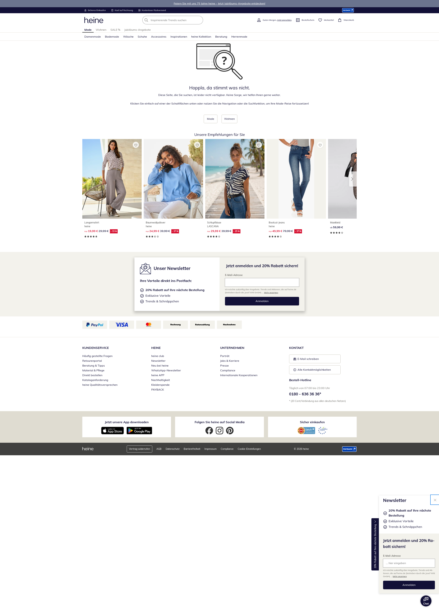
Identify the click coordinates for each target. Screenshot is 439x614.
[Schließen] (435, 499)
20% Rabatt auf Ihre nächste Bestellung (375, 546)
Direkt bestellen (92, 375)
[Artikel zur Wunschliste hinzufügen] (136, 145)
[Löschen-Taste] (199, 20)
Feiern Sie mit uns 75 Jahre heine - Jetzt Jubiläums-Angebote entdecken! (219, 3)
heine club (157, 356)
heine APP (157, 375)
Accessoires (158, 36)
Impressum (210, 448)
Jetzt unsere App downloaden (127, 422)
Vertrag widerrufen (139, 448)
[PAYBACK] (348, 10)
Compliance (227, 370)
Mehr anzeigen (400, 576)
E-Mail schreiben (306, 360)
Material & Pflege (93, 370)
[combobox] (180, 20)
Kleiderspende (160, 384)
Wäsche (128, 36)
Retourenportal (92, 360)
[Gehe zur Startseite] (93, 20)
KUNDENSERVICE (95, 348)
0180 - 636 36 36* (305, 394)
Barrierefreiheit (192, 448)
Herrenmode (239, 36)
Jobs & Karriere (229, 360)
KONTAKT (296, 348)
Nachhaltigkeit (160, 380)
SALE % (115, 29)
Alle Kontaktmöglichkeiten (314, 369)
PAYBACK (157, 389)
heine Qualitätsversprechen (99, 384)
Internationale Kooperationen (238, 375)
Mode (88, 29)
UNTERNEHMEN (232, 348)
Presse (224, 365)
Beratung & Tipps (93, 365)
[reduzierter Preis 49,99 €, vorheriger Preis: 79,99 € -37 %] (296, 178)
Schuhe (142, 36)
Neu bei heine (160, 365)
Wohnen (101, 29)
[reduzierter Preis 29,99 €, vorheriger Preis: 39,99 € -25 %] (234, 178)
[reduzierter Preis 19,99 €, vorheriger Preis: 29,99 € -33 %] (112, 178)
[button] (353, 179)
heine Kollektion (201, 36)
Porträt (224, 356)
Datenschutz (173, 448)
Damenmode (92, 36)
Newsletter (158, 360)
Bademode (112, 36)
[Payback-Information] (349, 449)
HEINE (156, 348)
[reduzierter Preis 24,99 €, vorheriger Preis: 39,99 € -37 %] (173, 178)
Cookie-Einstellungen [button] (249, 448)
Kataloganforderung (95, 380)
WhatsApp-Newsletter (166, 370)
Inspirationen (178, 36)
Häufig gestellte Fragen (97, 356)
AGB (159, 448)
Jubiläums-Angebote (137, 29)
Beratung (221, 36)
